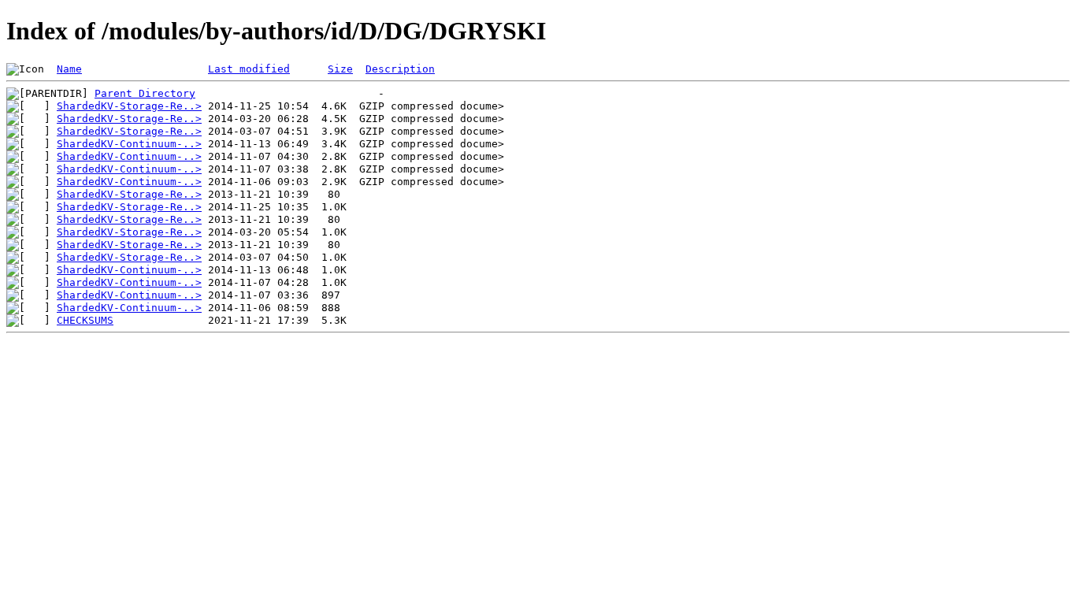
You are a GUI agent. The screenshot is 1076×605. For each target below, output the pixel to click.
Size (340, 69)
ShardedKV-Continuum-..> (129, 144)
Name (69, 69)
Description (400, 69)
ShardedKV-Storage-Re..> (129, 106)
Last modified (249, 69)
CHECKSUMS (85, 320)
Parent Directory (145, 93)
